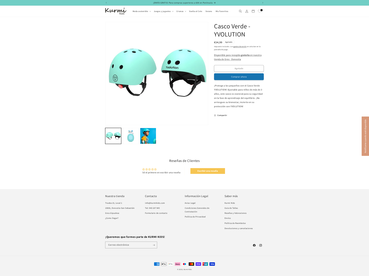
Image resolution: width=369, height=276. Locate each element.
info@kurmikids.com (155, 203)
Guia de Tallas (231, 208)
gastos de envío (240, 46)
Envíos (228, 218)
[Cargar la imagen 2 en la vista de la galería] (131, 136)
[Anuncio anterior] (106, 2)
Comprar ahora (239, 76)
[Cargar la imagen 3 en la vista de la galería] (148, 136)
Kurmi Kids (230, 203)
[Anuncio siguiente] (263, 2)
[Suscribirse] (154, 245)
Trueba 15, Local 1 (113, 203)
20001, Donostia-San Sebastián (119, 208)
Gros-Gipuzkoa (112, 213)
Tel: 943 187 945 (152, 208)
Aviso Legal (190, 203)
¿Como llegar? (111, 218)
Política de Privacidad (195, 216)
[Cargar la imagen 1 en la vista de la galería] (113, 136)
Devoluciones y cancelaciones (239, 228)
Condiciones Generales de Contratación (197, 210)
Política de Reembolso (235, 223)
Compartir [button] (222, 115)
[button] (141, 11)
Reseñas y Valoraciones (235, 213)
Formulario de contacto (156, 213)
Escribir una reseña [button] (207, 170)
